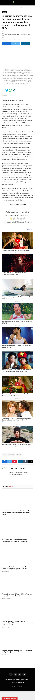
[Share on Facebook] (6, 43)
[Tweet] (6, 90)
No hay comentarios (8, 39)
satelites (18, 454)
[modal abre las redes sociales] (14, 90)
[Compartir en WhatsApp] (10, 90)
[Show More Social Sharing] (31, 43)
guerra (4, 454)
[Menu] (3, 3)
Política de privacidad (13, 679)
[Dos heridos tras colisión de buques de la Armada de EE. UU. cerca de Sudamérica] (17, 529)
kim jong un (11, 454)
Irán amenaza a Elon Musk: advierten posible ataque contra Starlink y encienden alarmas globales (16, 512)
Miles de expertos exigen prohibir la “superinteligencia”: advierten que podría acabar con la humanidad (17, 623)
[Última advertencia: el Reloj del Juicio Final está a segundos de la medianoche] (17, 583)
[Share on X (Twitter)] (15, 43)
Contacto (24, 679)
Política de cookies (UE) (17, 682)
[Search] (32, 3)
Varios (4, 12)
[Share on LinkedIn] (25, 43)
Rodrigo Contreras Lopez (13, 34)
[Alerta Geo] (17, 3)
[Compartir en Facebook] (3, 90)
